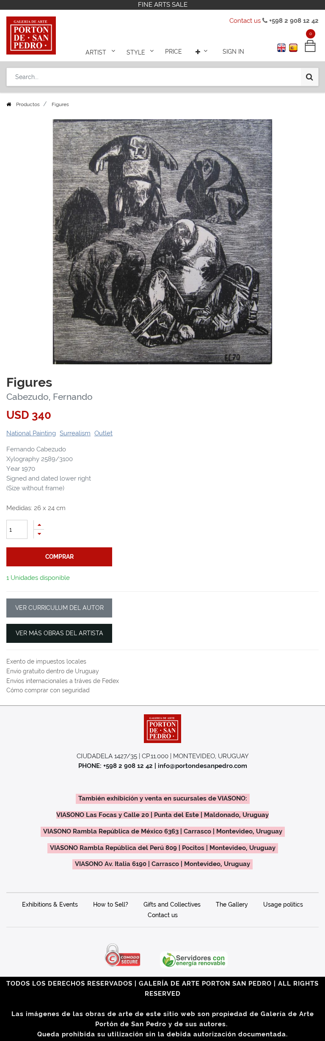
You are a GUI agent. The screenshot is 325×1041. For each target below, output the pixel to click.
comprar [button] (59, 556)
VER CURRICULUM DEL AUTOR (59, 607)
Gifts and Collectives (172, 904)
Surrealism (75, 433)
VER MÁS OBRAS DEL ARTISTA (59, 633)
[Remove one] (39, 534)
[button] (202, 51)
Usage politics (283, 904)
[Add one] (39, 524)
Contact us (245, 21)
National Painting (31, 433)
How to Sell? (110, 904)
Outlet (103, 433)
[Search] (309, 77)
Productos (28, 104)
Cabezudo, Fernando (49, 397)
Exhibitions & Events (50, 904)
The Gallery (232, 904)
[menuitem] (173, 51)
